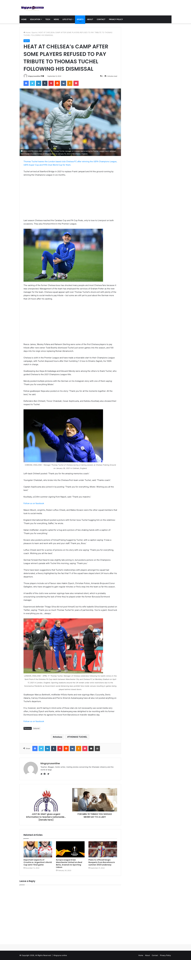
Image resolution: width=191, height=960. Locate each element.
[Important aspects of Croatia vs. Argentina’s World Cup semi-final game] (38, 849)
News (56, 19)
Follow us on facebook (34, 503)
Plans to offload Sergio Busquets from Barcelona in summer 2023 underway (101, 862)
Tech (47, 19)
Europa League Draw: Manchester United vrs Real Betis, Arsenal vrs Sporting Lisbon (69, 864)
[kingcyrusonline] (32, 8)
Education (35, 19)
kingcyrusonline (34, 76)
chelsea (58, 737)
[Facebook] (45, 773)
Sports (80, 19)
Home (24, 19)
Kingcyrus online (60, 955)
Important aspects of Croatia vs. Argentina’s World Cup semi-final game (38, 862)
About (90, 19)
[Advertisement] (70, 198)
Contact (101, 19)
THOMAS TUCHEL (78, 737)
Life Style (67, 19)
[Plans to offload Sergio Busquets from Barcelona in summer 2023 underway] (102, 849)
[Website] (42, 773)
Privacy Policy (116, 19)
